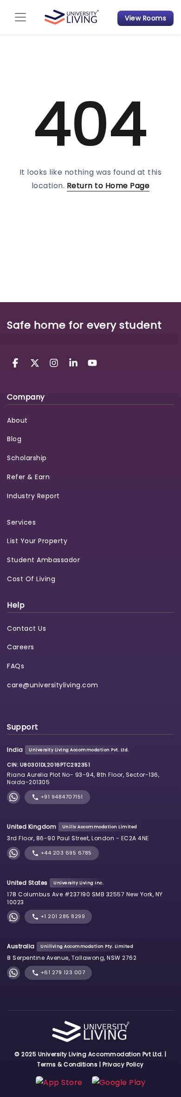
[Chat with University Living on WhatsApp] (13, 797)
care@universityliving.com (52, 685)
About (17, 420)
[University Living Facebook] (17, 362)
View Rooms (145, 18)
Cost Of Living (31, 578)
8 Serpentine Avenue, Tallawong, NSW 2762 (71, 958)
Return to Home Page (108, 185)
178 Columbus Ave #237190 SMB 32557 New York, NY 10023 (85, 898)
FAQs (15, 666)
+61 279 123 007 (62, 972)
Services (21, 522)
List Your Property (37, 540)
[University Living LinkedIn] (75, 362)
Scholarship (27, 458)
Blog (14, 439)
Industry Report (33, 496)
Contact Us (26, 628)
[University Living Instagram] (55, 362)
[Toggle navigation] (20, 17)
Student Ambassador (43, 559)
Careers (20, 647)
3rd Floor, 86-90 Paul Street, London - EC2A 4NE (78, 838)
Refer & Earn (28, 477)
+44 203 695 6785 (65, 852)
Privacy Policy (123, 1064)
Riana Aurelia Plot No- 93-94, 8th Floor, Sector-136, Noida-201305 (83, 778)
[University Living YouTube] (92, 362)
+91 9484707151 (61, 796)
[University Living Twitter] (36, 362)
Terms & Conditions (67, 1064)
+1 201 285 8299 (62, 916)
